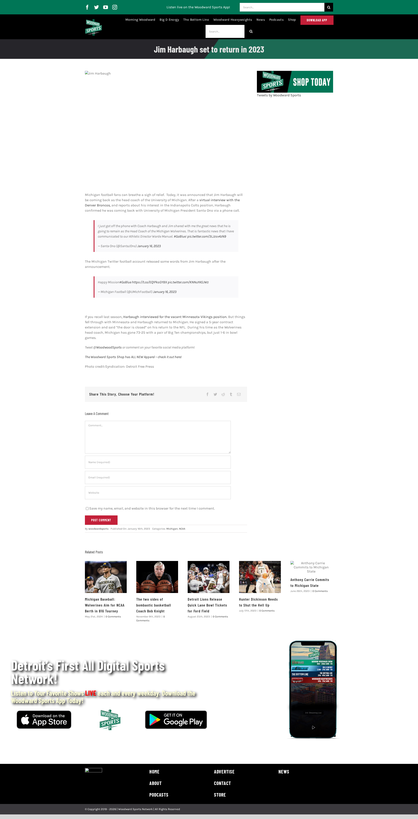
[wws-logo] (93, 21)
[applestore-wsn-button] (44, 712)
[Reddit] (223, 394)
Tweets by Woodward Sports (279, 95)
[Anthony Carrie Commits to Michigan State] (311, 567)
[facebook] (87, 7)
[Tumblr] (231, 394)
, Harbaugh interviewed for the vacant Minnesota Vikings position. (174, 317)
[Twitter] (215, 394)
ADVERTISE (224, 771)
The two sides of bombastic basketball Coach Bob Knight (153, 605)
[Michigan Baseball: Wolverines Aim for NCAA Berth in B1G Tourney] (106, 577)
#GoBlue (180, 236)
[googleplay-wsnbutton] (176, 712)
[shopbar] (295, 72)
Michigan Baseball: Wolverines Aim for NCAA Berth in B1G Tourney (105, 605)
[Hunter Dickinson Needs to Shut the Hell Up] (260, 577)
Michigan (172, 528)
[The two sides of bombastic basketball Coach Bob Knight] (157, 577)
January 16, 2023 (149, 246)
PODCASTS (159, 794)
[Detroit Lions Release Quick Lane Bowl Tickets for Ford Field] (208, 577)
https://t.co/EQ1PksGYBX (149, 282)
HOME (154, 771)
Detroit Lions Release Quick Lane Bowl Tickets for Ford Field (207, 605)
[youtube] (105, 7)
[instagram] (114, 7)
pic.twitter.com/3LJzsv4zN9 (206, 236)
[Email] (239, 394)
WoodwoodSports (109, 347)
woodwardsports (98, 528)
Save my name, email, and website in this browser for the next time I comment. (152, 508)
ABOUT (155, 783)
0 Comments (113, 616)
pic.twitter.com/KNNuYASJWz (188, 282)
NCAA (182, 528)
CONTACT (222, 783)
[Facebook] (207, 394)
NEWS (283, 771)
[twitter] (96, 7)
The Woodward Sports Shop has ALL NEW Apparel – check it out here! (133, 357)
